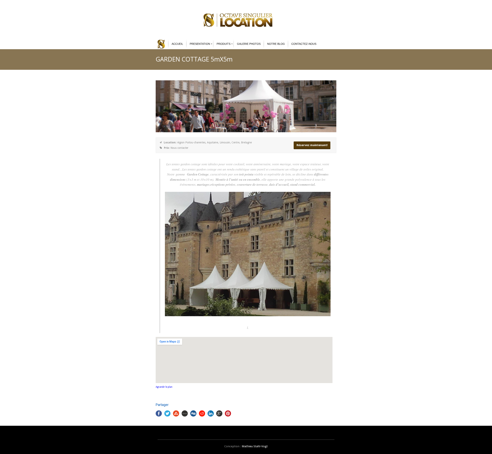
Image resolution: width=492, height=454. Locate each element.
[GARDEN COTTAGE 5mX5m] (246, 131)
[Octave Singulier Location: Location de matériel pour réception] (161, 44)
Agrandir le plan (164, 387)
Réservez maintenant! (312, 145)
